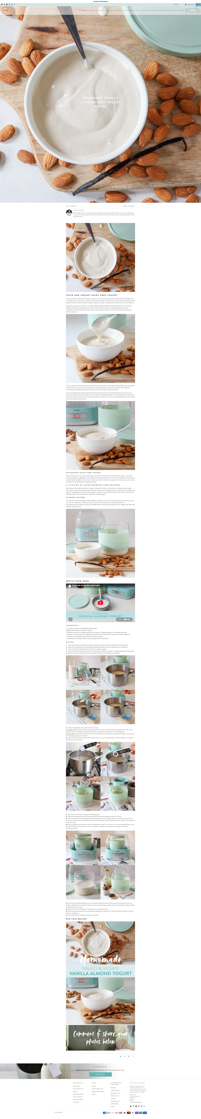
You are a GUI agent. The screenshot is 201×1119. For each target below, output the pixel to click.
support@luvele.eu (137, 1102)
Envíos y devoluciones (78, 1088)
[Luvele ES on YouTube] (6, 4)
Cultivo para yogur (115, 1090)
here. (95, 482)
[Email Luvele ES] (14, 4)
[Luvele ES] (5, 10)
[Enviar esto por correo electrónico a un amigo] (133, 1056)
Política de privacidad (78, 1094)
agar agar (82, 478)
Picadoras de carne (115, 1101)
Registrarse (100, 1074)
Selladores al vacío (115, 1095)
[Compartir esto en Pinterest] (128, 1056)
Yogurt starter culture (73, 630)
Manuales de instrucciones (98, 1091)
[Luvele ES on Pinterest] (9, 4)
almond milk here (117, 385)
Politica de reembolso (78, 1099)
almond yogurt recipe (101, 306)
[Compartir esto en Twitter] (120, 1056)
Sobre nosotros (76, 1086)
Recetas (94, 1086)
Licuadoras (113, 1098)
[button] (83, 10)
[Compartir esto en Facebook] (124, 1056)
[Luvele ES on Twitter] (2, 4)
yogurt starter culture (88, 500)
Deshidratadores (115, 1103)
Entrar (192, 4)
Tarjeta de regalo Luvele (97, 1088)
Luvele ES (60, 1112)
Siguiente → (132, 206)
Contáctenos (76, 1102)
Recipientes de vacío (115, 1093)
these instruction (99, 647)
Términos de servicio (78, 1096)
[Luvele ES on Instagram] (11, 4)
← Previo (124, 206)
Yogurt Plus (124, 504)
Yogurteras (113, 1087)
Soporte (94, 1094)
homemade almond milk (89, 628)
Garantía (75, 1091)
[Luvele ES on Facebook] (4, 4)
